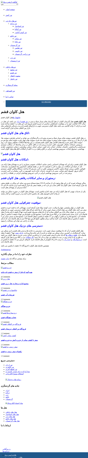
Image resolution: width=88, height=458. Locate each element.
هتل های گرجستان (12, 421)
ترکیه (8, 393)
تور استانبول (19, 26)
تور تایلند (13, 36)
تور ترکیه (13, 24)
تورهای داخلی (11, 67)
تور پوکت (18, 39)
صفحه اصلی (10, 9)
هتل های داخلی (11, 412)
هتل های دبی (10, 417)
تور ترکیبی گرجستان (22, 54)
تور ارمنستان (15, 61)
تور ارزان (9, 365)
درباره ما (6, 451)
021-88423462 (46, 102)
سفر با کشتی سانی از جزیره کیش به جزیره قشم (19, 340)
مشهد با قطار (15, 76)
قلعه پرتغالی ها (71, 235)
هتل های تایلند (11, 419)
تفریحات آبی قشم (7, 295)
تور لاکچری (10, 367)
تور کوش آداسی (21, 32)
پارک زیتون (19, 233)
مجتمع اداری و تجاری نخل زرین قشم (15, 284)
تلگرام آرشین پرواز (10, 455)
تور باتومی (18, 51)
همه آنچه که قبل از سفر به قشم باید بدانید (16, 272)
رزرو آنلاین (7, 449)
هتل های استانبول (12, 414)
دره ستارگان (77, 239)
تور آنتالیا (18, 29)
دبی (7, 395)
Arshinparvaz (6, 250)
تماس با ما (9, 97)
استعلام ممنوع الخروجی (15, 374)
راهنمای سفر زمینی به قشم (11, 352)
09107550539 (8, 440)
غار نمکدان (29, 237)
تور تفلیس (18, 48)
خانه (18, 117)
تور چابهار (13, 79)
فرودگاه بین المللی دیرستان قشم (13, 329)
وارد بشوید (5, 259)
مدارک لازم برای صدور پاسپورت (18, 372)
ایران (7, 390)
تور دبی (13, 58)
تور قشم (13, 73)
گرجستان (9, 399)
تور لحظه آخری (11, 369)
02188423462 (8, 430)
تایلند (7, 397)
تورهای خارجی (11, 21)
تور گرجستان (15, 45)
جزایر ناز (67, 239)
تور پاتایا (18, 42)
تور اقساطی (10, 91)
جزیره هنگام (5, 306)
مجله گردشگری (12, 85)
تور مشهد (13, 70)
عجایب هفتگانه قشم (8, 318)
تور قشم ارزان (22, 121)
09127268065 (8, 438)
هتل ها (15, 117)
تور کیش (9, 15)
